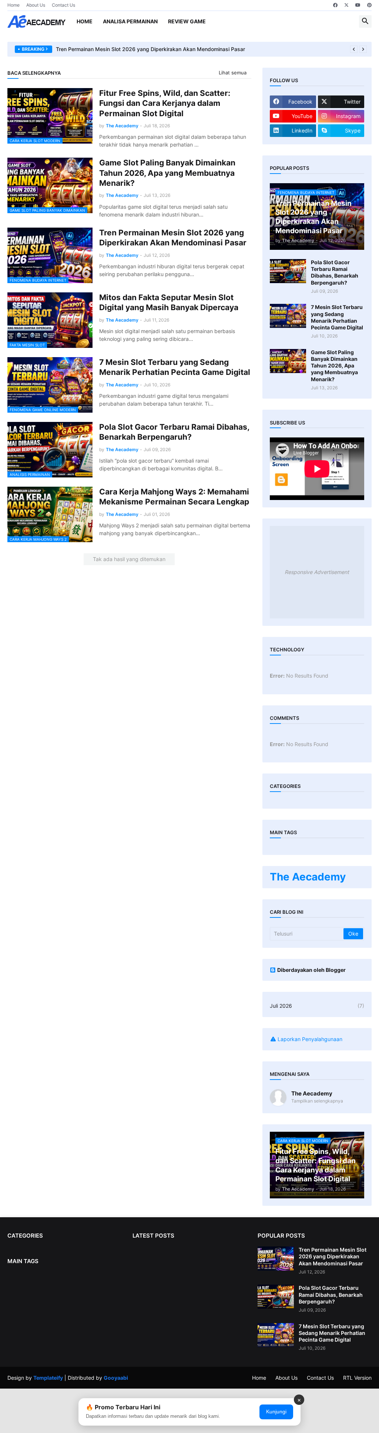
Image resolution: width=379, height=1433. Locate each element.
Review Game (187, 21)
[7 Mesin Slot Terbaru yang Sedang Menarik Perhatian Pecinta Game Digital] (288, 316)
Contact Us (63, 5)
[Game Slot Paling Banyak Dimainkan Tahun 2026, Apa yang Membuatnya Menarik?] (288, 361)
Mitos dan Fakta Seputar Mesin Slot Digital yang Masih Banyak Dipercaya (168, 302)
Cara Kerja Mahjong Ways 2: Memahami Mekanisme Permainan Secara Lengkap (174, 496)
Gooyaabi (116, 1378)
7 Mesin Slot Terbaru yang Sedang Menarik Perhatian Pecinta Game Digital (174, 367)
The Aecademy (308, 876)
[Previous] (354, 49)
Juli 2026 (317, 1006)
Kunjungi (276, 1411)
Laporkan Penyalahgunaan (310, 1039)
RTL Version (357, 1378)
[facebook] (335, 5)
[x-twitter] (346, 5)
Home (13, 5)
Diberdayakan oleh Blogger (311, 970)
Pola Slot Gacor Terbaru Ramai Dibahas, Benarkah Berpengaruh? (174, 432)
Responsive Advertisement (317, 572)
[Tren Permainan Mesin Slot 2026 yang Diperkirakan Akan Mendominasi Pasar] (276, 1258)
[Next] (363, 49)
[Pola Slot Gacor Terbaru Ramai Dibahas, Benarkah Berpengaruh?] (288, 271)
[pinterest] (369, 5)
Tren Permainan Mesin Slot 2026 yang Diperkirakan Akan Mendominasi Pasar (150, 49)
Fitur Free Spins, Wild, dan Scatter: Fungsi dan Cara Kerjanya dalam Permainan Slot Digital (164, 103)
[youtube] (357, 5)
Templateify (48, 1378)
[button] (365, 21)
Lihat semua (232, 72)
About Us (35, 5)
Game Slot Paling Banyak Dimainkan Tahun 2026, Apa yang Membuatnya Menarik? (167, 173)
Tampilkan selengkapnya (317, 1101)
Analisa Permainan (130, 21)
